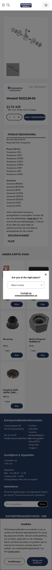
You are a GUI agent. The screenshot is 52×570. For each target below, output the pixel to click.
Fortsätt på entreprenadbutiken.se (26, 294)
